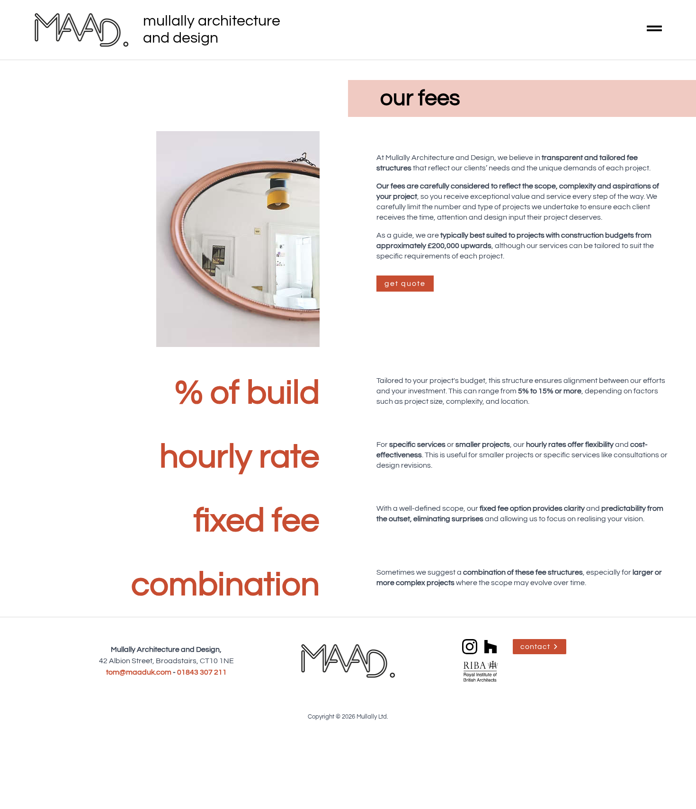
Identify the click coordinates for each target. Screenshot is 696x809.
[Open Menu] (654, 30)
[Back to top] (672, 785)
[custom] (490, 646)
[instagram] (469, 646)
